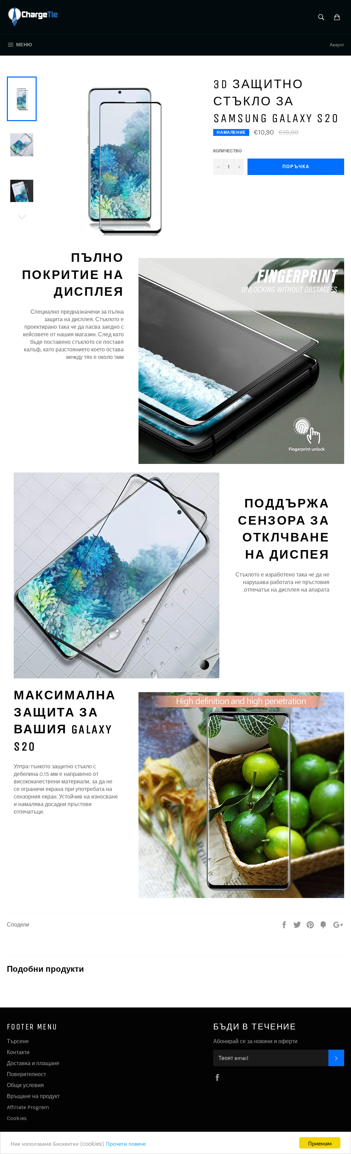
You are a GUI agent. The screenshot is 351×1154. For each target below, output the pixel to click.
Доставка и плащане (33, 1063)
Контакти (18, 1052)
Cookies (17, 1118)
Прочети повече (126, 1143)
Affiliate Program (28, 1107)
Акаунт (337, 44)
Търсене (18, 1041)
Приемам (320, 1143)
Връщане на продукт (33, 1096)
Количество (227, 151)
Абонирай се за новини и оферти (255, 1041)
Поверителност (26, 1074)
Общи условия (25, 1085)
